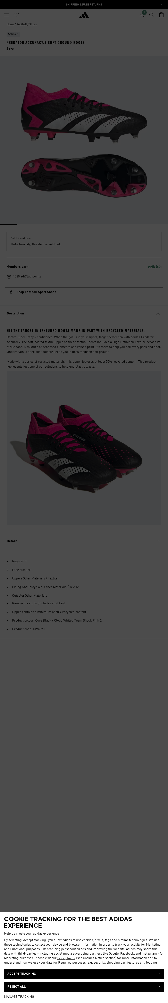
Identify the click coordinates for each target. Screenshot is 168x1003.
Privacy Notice (66, 958)
